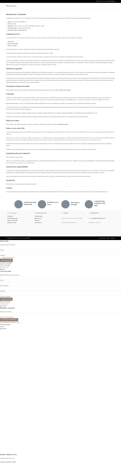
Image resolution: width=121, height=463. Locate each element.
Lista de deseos (37, 222)
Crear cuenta (6, 299)
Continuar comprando (5, 462)
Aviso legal (10, 216)
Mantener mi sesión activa (8, 257)
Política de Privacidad (13, 43)
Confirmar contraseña (5, 296)
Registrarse (2, 269)
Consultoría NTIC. (26, 238)
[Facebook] (89, 227)
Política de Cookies (12, 45)
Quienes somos (37, 218)
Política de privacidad (5, 265)
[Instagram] (89, 231)
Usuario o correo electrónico (6, 317)
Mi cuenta (36, 220)
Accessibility (112, 238)
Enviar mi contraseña (9, 319)
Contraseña (2, 255)
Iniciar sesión (6, 260)
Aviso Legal (10, 41)
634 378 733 (112, 1)
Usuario (2, 250)
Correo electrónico (4, 285)
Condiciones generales (12, 218)
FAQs (108, 238)
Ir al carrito (13, 462)
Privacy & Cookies (102, 238)
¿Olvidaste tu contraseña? (6, 263)
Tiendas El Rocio (38, 216)
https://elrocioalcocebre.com (20, 30)
